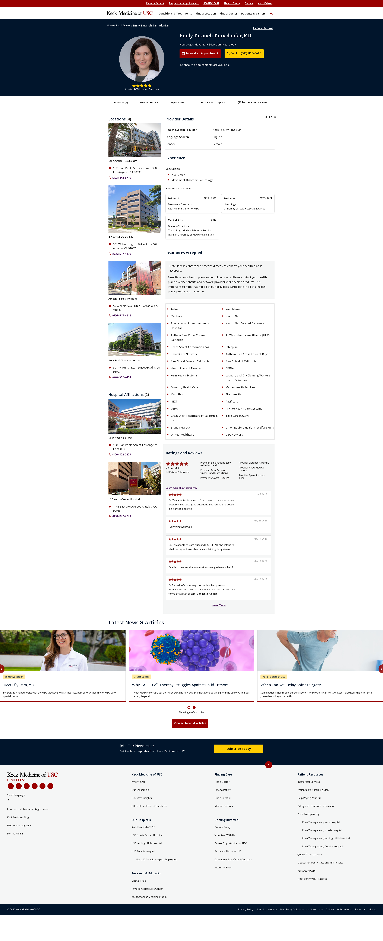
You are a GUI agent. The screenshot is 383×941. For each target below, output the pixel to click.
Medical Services (224, 806)
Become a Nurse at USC (228, 851)
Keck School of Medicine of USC (149, 897)
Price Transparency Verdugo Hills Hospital (326, 838)
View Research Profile (178, 188)
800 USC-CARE (211, 3)
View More (219, 605)
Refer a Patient (155, 3)
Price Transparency (308, 814)
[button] (271, 11)
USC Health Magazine (19, 825)
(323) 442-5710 (121, 177)
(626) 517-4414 (121, 315)
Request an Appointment (184, 3)
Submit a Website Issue (339, 909)
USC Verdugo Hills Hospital (147, 843)
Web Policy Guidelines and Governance (301, 909)
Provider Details (149, 102)
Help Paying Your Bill (309, 798)
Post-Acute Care (306, 870)
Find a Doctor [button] (228, 13)
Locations (120, 102)
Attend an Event (223, 867)
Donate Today (223, 827)
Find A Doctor (123, 25)
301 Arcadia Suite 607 (120, 237)
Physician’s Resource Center (147, 888)
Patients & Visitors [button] (253, 13)
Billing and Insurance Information (316, 806)
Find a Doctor (222, 781)
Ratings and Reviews (256, 102)
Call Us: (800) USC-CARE (244, 53)
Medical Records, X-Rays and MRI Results (320, 862)
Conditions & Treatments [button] (175, 13)
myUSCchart (265, 3)
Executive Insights (142, 798)
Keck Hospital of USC (120, 437)
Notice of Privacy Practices (312, 878)
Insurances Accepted (213, 102)
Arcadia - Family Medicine (122, 298)
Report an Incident (365, 909)
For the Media (15, 833)
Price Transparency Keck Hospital (321, 822)
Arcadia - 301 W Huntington (124, 360)
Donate (249, 3)
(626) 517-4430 (121, 254)
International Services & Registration (27, 809)
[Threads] (50, 786)
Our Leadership (140, 790)
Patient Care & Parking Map (313, 790)
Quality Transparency (309, 854)
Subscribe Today (239, 748)
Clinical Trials (139, 880)
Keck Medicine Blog (18, 817)
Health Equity (232, 3)
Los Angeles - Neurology (122, 160)
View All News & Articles (190, 723)
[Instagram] (42, 786)
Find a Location (223, 798)
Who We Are (138, 781)
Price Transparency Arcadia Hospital (322, 846)
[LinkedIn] (34, 786)
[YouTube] (26, 786)
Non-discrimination (267, 909)
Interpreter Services (308, 781)
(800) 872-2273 (121, 454)
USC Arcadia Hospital (143, 851)
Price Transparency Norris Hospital (322, 830)
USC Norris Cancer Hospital (124, 499)
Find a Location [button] (206, 13)
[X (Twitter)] (18, 786)
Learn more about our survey (181, 487)
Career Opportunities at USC (231, 843)
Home (110, 25)
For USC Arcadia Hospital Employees (156, 859)
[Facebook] (10, 786)
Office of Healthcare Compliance (149, 806)
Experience (177, 102)
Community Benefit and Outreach (233, 859)
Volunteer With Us (225, 835)
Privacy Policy (245, 909)
